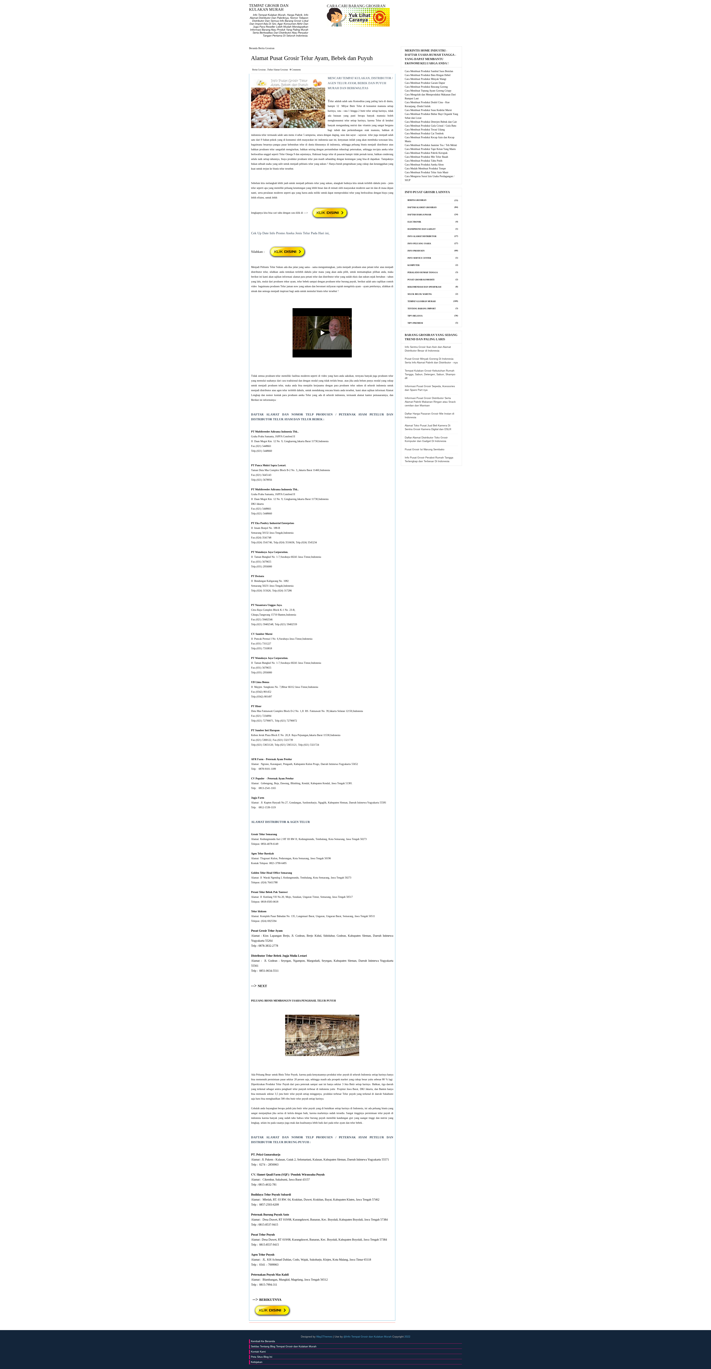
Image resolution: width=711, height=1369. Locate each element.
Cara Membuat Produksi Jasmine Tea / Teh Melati (431, 145)
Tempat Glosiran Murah (422, 301)
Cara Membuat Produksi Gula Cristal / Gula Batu (430, 125)
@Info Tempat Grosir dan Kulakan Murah (367, 1336)
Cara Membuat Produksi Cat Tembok (424, 133)
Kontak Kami (258, 1351)
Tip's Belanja (415, 316)
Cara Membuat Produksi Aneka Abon (424, 164)
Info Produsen (416, 251)
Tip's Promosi (415, 323)
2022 (407, 1336)
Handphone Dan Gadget (421, 229)
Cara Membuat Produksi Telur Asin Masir (426, 172)
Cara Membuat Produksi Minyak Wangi (425, 79)
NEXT (262, 986)
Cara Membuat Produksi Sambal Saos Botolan (429, 71)
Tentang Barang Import (422, 308)
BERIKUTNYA (270, 1300)
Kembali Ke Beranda (263, 1341)
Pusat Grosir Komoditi (421, 280)
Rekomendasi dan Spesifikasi (424, 287)
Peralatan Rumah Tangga (423, 272)
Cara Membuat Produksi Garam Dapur (425, 83)
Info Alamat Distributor (422, 236)
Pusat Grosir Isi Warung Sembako (424, 449)
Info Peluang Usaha (419, 243)
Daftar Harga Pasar (419, 214)
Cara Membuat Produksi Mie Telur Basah (426, 156)
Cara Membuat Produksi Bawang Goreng (426, 86)
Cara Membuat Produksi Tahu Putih (423, 160)
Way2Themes (324, 1336)
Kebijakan (256, 1361)
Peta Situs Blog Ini (261, 1356)
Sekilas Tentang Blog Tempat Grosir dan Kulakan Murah (283, 1346)
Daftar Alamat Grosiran (277, 69)
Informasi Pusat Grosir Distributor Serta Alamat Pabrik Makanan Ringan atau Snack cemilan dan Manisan (430, 402)
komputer (414, 265)
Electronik (414, 222)
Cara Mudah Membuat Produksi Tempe (425, 168)
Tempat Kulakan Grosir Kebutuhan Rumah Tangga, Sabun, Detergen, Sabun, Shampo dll (430, 374)
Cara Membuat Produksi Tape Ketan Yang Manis (430, 149)
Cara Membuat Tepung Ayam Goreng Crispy (428, 90)
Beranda (253, 48)
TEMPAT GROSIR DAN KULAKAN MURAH (268, 7)
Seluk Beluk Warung (420, 294)
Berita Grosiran (266, 48)
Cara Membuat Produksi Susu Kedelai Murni (428, 110)
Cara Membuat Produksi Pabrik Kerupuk (426, 153)
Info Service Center (419, 258)
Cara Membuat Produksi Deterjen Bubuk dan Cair (431, 121)
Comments (295, 69)
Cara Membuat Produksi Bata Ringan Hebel (427, 75)
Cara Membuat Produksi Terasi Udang (425, 129)
